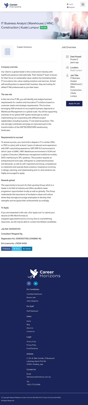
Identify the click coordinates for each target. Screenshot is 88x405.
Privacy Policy (31, 345)
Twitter (18, 249)
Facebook (7, 249)
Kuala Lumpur (76, 70)
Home (29, 321)
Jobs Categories (32, 301)
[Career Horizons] (11, 5)
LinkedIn (28, 249)
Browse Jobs (31, 297)
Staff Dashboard (32, 311)
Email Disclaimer (32, 348)
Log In (70, 4)
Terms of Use (31, 341)
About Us (30, 328)
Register (72, 7)
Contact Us (30, 331)
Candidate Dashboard (34, 294)
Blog (28, 324)
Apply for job (74, 104)
